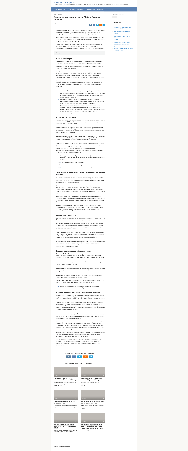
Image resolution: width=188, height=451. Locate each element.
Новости (76, 23)
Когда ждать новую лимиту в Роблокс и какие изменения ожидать (122, 37)
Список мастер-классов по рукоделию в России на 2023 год (65, 379)
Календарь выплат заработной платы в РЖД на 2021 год (91, 379)
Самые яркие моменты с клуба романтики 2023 (64, 402)
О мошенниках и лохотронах (95, 9)
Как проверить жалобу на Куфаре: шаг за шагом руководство (92, 402)
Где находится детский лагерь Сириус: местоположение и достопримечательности (122, 44)
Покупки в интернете (64, 2)
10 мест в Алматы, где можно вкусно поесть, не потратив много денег (65, 426)
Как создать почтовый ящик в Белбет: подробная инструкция (92, 425)
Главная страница (58, 14)
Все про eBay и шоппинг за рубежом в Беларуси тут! (69, 9)
